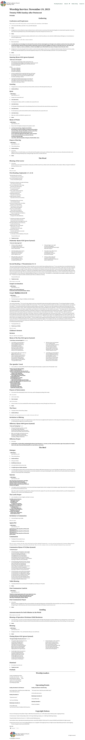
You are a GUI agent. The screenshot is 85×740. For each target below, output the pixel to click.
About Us (66, 3)
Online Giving (75, 3)
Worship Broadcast (58, 3)
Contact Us (81, 3)
